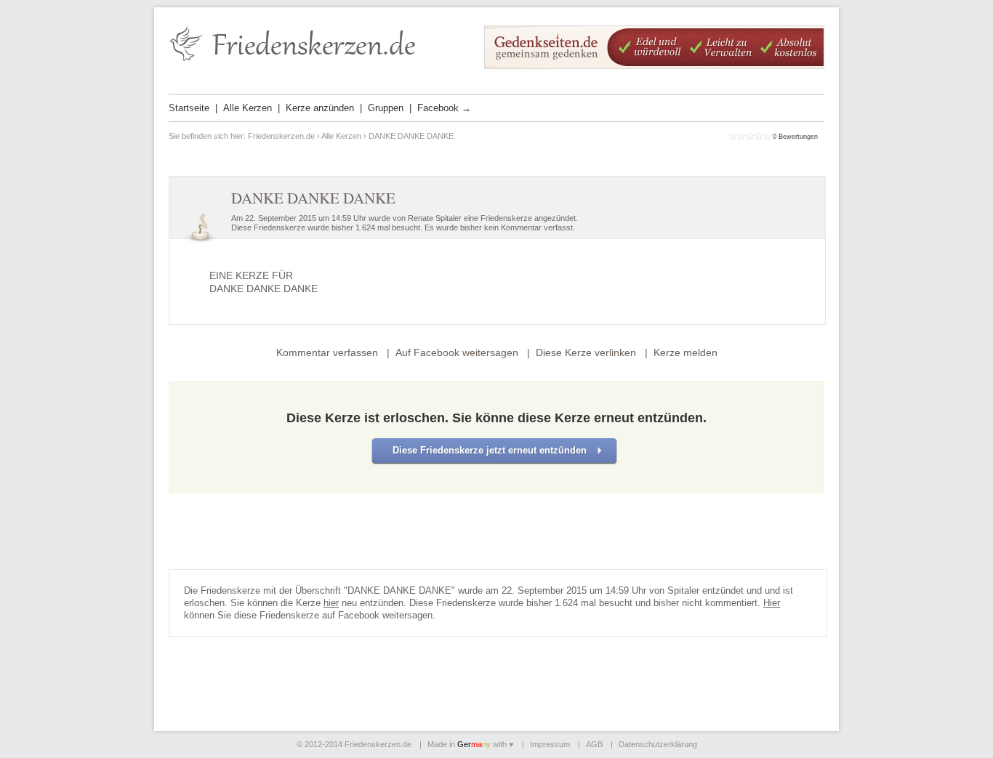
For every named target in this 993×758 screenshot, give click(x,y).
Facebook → (444, 107)
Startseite (189, 107)
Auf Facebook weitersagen (456, 352)
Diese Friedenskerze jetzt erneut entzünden (490, 450)
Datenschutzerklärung (658, 744)
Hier (771, 602)
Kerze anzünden (320, 107)
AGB (594, 744)
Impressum (550, 744)
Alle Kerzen (247, 107)
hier (331, 602)
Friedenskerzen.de (281, 136)
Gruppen (385, 107)
